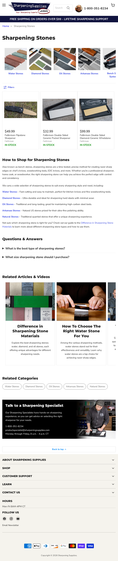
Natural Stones (97, 386)
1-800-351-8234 (14, 426)
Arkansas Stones (74, 386)
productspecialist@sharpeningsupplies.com (27, 430)
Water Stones (12, 386)
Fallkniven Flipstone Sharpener (15, 137)
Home (5, 26)
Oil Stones (54, 386)
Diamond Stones (34, 386)
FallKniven (9, 141)
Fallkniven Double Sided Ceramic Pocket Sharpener (56, 137)
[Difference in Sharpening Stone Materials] (30, 301)
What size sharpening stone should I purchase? (37, 257)
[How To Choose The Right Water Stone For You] (81, 301)
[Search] (68, 8)
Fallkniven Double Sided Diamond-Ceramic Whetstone (95, 137)
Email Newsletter (10, 525)
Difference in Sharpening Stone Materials (30, 331)
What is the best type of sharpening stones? (35, 249)
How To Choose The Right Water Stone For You (81, 331)
